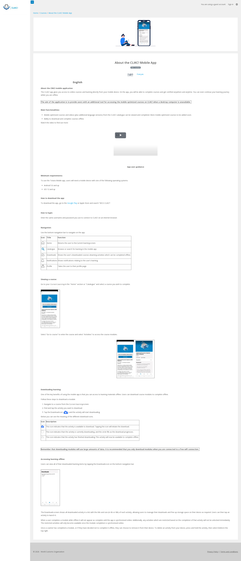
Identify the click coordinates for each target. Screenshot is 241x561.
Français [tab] (140, 74)
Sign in (230, 4)
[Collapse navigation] (32, 2)
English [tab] (130, 74)
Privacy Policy (212, 551)
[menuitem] (236, 4)
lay (76, 203)
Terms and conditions (229, 551)
